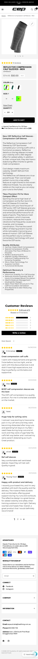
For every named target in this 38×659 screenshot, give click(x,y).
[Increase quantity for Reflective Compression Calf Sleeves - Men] (12, 112)
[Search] (32, 9)
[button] (7, 63)
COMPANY (7, 598)
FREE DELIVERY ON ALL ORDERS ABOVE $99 (19, 2)
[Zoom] (32, 24)
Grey (6, 87)
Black (18, 87)
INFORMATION (8, 608)
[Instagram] (10, 641)
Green (12, 87)
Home (4, 15)
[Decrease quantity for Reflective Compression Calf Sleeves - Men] (4, 112)
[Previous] (15, 56)
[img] (7, 348)
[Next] (23, 56)
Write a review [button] (19, 333)
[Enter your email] (33, 576)
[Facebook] (5, 641)
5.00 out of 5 (24, 310)
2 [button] (17, 519)
